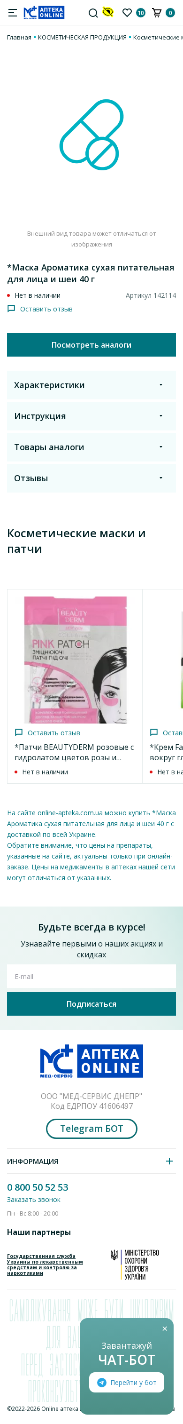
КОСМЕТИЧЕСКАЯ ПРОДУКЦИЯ (82, 37)
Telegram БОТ (91, 1128)
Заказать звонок (34, 1199)
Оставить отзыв (46, 308)
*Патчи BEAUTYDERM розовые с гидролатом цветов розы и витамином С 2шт (74, 757)
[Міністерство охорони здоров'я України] (135, 1264)
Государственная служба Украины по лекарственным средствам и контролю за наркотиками (45, 1264)
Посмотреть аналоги (91, 345)
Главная (19, 37)
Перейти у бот (133, 1382)
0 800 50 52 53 (37, 1187)
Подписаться (91, 1004)
